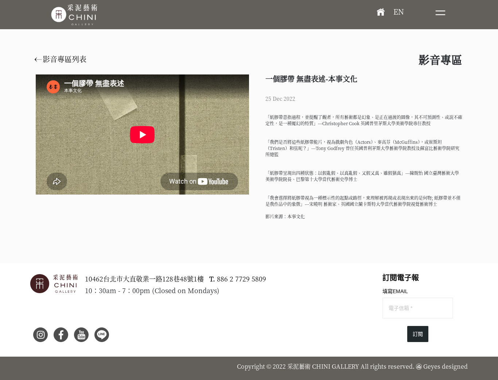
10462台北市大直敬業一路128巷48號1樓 (144, 278)
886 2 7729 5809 (241, 278)
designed (455, 366)
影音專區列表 (63, 59)
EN (398, 11)
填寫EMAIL (395, 291)
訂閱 (418, 334)
